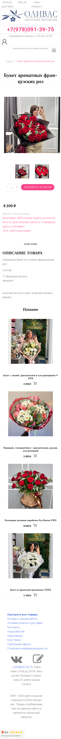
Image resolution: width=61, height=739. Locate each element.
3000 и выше (24, 218)
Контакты (13, 627)
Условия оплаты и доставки (24, 623)
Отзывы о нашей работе (22, 618)
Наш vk (22, 2)
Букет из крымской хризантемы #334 (30, 589)
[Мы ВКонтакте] (16, 662)
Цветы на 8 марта (13, 226)
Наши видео (15, 635)
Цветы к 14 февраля (42, 222)
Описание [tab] (30, 244)
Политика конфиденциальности (27, 648)
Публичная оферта (19, 644)
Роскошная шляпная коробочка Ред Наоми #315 (30, 520)
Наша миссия (15, 631)
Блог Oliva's (14, 640)
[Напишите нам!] (38, 662)
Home (9, 61)
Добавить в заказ (38, 187)
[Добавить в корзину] (36, 384)
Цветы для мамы (20, 230)
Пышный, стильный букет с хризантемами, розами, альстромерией (30, 449)
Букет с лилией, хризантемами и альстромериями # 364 (30, 377)
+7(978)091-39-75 (30, 29)
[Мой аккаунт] (4, 42)
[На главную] (29, 22)
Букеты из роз (42, 218)
